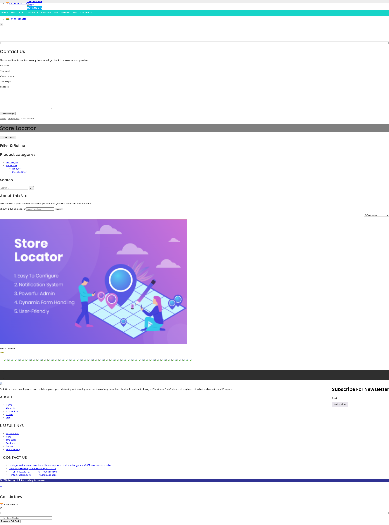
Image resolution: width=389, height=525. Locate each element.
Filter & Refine (8, 137)
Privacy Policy (13, 449)
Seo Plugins (12, 162)
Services (30, 12)
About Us (15, 12)
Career (9, 414)
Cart (8, 436)
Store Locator (19, 171)
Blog (75, 12)
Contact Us (86, 12)
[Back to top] (1, 485)
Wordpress (13, 118)
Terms (9, 446)
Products (46, 12)
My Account (35, 1)
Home (5, 12)
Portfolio (65, 12)
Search (59, 209)
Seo (56, 12)
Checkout (11, 439)
